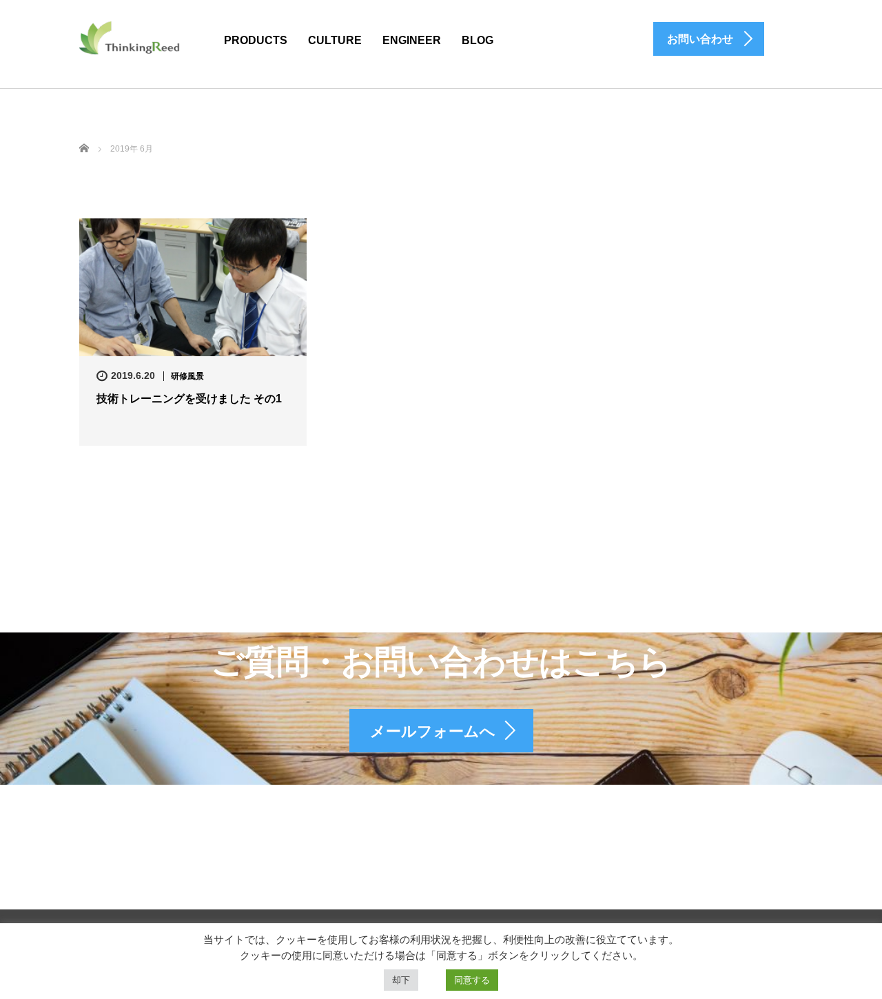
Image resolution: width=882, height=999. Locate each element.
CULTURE (335, 40)
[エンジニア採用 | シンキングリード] (130, 37)
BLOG (477, 40)
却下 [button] (401, 980)
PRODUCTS (255, 40)
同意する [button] (472, 980)
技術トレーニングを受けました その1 (189, 398)
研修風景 (187, 376)
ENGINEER (411, 40)
